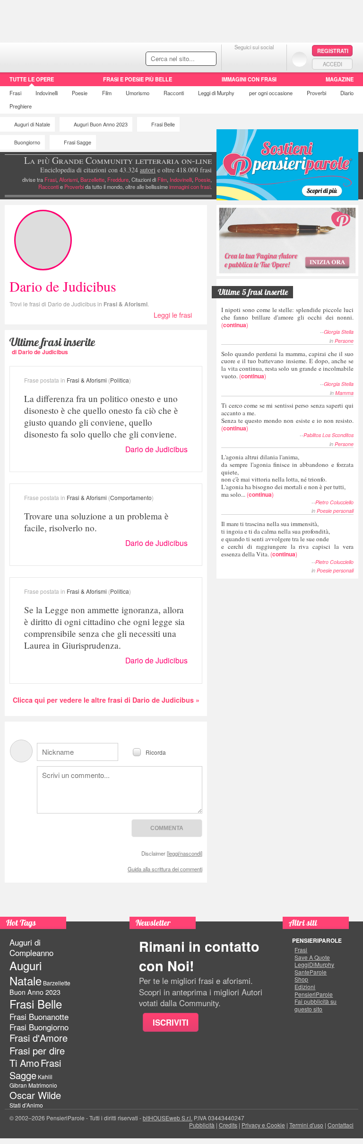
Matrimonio (42, 1085)
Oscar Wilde (35, 1095)
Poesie (79, 93)
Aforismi (68, 179)
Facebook (235, 59)
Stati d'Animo (26, 1105)
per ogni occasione (271, 93)
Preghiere (20, 106)
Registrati (332, 50)
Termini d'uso (306, 1125)
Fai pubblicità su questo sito (315, 1005)
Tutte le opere (31, 79)
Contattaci (341, 1125)
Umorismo (137, 93)
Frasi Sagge (77, 142)
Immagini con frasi (249, 79)
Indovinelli (46, 93)
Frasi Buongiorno (39, 1027)
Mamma (344, 392)
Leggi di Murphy (216, 93)
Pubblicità (202, 1125)
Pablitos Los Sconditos (328, 434)
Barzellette (92, 179)
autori (148, 169)
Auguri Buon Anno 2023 (101, 124)
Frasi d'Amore (38, 1038)
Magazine (340, 79)
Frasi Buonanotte (39, 1016)
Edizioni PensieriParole (313, 990)
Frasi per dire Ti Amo (37, 1057)
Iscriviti (171, 1022)
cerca (189, 59)
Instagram (273, 59)
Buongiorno (27, 142)
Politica (119, 380)
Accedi (332, 64)
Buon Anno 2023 (34, 992)
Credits (228, 1125)
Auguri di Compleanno (31, 947)
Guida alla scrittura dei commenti (165, 869)
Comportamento (131, 497)
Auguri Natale (25, 972)
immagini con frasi (189, 186)
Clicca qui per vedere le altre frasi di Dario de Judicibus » (106, 700)
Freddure (118, 179)
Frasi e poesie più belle (137, 79)
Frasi (15, 93)
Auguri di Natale (32, 124)
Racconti (174, 93)
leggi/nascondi (184, 853)
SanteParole (310, 972)
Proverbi (316, 93)
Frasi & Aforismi (125, 304)
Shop (301, 979)
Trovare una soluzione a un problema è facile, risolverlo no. (96, 522)
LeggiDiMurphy (314, 964)
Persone (344, 340)
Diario (347, 93)
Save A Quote (312, 957)
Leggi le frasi (173, 315)
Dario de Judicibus (156, 449)
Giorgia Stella (339, 331)
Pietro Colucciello (334, 502)
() (287, 317)
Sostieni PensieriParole (287, 164)
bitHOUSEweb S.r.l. (167, 1118)
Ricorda (156, 751)
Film (107, 93)
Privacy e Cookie (263, 1125)
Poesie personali (335, 510)
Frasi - (65, 56)
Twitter (254, 59)
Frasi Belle (163, 124)
